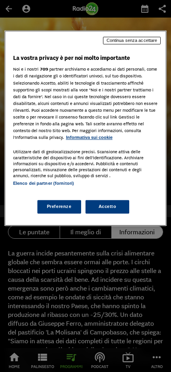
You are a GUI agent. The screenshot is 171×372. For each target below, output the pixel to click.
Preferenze (59, 206)
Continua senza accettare (132, 40)
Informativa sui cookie (89, 137)
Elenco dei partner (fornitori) (43, 183)
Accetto (108, 206)
